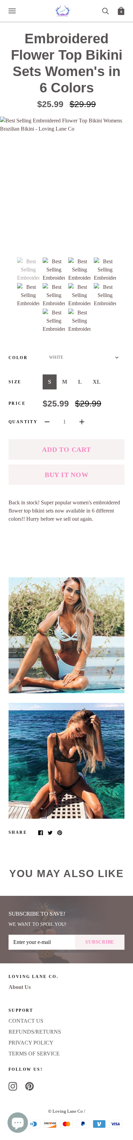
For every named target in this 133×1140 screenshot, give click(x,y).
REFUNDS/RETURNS (35, 1032)
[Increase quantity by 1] (81, 421)
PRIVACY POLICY (31, 1043)
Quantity (23, 421)
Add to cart (66, 449)
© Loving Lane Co (65, 1111)
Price (17, 403)
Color (18, 357)
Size (15, 382)
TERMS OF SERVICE (34, 1053)
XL (97, 382)
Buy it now (67, 474)
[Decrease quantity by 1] (47, 421)
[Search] (105, 10)
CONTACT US (26, 1021)
